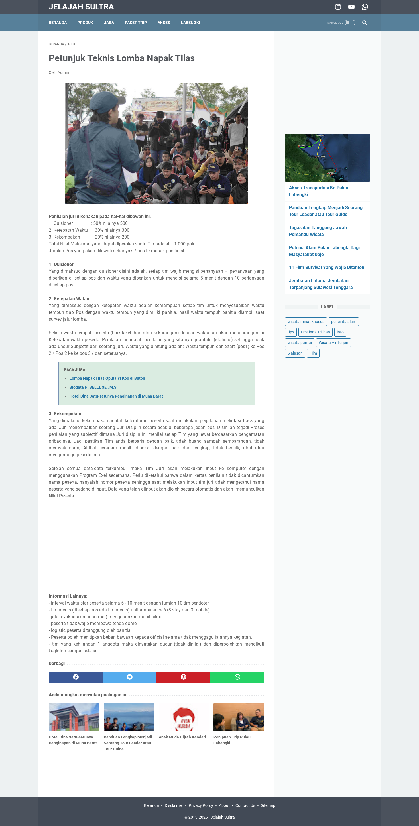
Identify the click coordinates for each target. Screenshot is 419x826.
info (340, 332)
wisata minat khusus (306, 321)
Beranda (58, 22)
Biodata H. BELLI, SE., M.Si (94, 387)
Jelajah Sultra (81, 6)
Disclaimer (174, 805)
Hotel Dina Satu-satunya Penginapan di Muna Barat (116, 396)
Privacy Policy (201, 805)
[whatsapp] (237, 677)
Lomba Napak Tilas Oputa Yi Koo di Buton (107, 378)
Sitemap (268, 805)
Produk (85, 22)
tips (291, 332)
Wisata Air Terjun (333, 342)
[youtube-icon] (351, 7)
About (224, 805)
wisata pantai (300, 342)
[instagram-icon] (337, 7)
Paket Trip (136, 22)
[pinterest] (183, 677)
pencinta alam (343, 321)
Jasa (109, 22)
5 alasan (295, 353)
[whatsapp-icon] (364, 7)
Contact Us (245, 805)
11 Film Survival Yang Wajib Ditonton (326, 267)
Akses (164, 22)
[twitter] (129, 677)
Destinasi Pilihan (315, 332)
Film (313, 353)
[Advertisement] (156, 546)
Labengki (190, 22)
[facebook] (76, 677)
